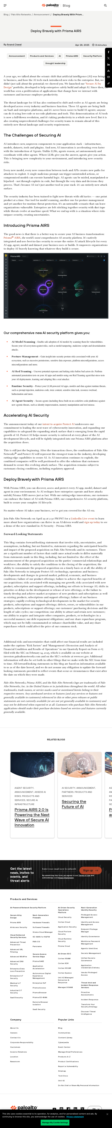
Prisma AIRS (72, 56)
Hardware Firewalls (41, 922)
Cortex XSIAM (64, 958)
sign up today (92, 522)
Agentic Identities (89, 948)
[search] (105, 5)
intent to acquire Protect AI (58, 424)
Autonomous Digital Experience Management (42, 975)
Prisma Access (39, 988)
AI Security (68, 787)
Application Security (67, 927)
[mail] (108, 77)
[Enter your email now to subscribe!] (59, 870)
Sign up (88, 870)
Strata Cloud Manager (43, 932)
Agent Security (24, 787)
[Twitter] (108, 58)
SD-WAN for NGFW (41, 937)
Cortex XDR (63, 963)
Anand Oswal (14, 44)
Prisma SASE (38, 961)
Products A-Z (64, 1057)
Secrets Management (91, 953)
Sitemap (62, 1071)
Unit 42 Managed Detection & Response (66, 980)
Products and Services (42, 56)
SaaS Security (16, 998)
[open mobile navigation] (5, 5)
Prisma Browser (40, 993)
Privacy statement (75, 1116)
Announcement (42, 14)
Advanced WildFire (18, 957)
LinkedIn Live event (82, 518)
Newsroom (15, 1062)
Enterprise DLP (39, 983)
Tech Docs (63, 1076)
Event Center (64, 1047)
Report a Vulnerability (68, 1066)
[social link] (54, 1109)
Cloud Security (64, 917)
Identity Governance (90, 936)
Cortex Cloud (64, 922)
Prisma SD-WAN (40, 997)
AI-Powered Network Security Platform (28, 908)
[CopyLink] (108, 83)
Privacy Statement (65, 878)
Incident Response (89, 1000)
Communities (64, 1033)
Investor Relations (18, 1052)
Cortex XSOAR (64, 968)
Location (14, 1057)
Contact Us (15, 1038)
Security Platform (92, 56)
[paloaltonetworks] (50, 5)
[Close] (107, 1114)
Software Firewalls (41, 927)
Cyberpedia (63, 1042)
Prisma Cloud (64, 946)
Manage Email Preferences (70, 1052)
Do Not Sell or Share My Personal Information (78, 1085)
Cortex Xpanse (65, 973)
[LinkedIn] (108, 64)
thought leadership (55, 63)
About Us (14, 1028)
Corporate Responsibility (21, 1042)
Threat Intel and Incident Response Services (89, 985)
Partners (68, 791)
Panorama (37, 946)
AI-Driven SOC (64, 954)
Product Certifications (68, 1062)
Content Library (65, 1038)
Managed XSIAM (65, 987)
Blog (6, 14)
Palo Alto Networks (21, 14)
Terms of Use (84, 875)
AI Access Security (18, 927)
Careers (13, 1033)
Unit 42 (61, 1081)
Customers (15, 1047)
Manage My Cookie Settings (55, 1122)
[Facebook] (108, 52)
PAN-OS (36, 942)
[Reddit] (108, 71)
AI (60, 56)
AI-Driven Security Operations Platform (66, 910)
